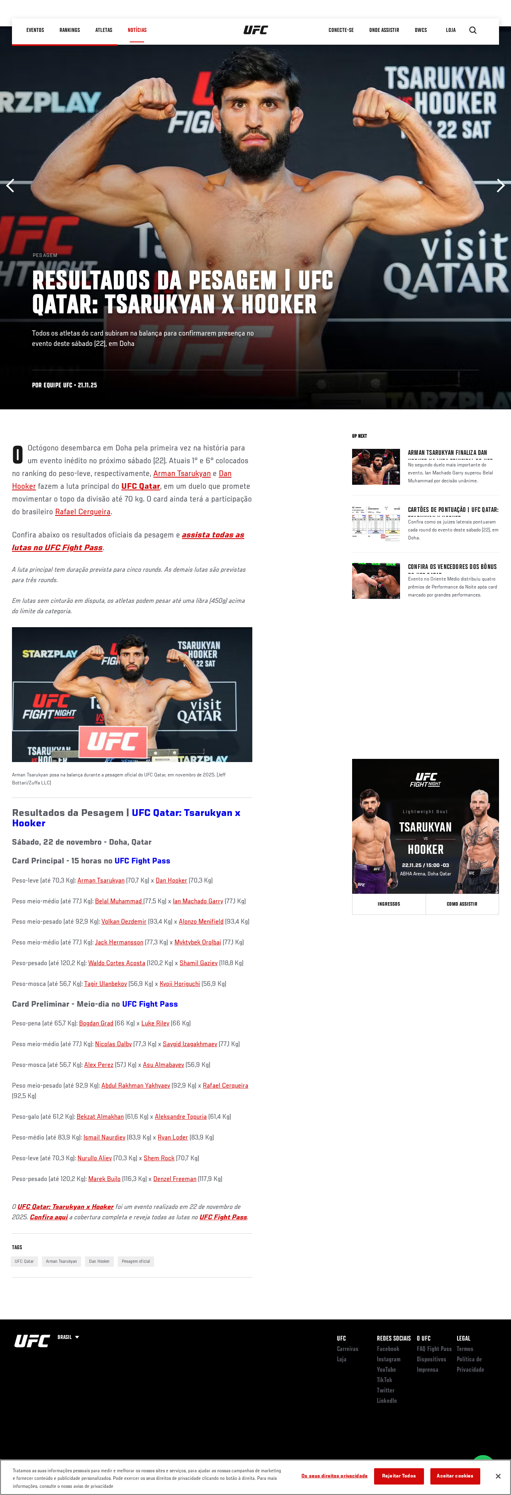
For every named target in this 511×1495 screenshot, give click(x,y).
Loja (342, 1359)
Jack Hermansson (119, 942)
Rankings (69, 30)
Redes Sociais (394, 1339)
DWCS (421, 30)
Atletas (103, 30)
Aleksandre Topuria (181, 1117)
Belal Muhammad (119, 901)
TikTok (384, 1380)
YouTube (386, 1370)
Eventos (35, 30)
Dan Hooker (171, 881)
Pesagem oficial (136, 1261)
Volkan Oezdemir (124, 922)
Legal (463, 1339)
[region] (255, 1477)
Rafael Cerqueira (83, 512)
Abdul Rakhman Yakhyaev (135, 1086)
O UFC (423, 1339)
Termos (465, 1349)
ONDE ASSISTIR (384, 30)
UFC (341, 1339)
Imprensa (427, 1370)
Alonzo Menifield (201, 922)
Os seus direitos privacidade (334, 1476)
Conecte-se (341, 30)
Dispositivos (431, 1359)
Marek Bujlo (104, 1179)
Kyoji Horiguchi (180, 984)
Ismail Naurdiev (104, 1137)
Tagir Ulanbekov (105, 984)
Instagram (388, 1359)
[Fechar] (498, 1476)
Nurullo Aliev (94, 1158)
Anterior (13, 186)
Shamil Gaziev (199, 963)
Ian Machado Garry (198, 901)
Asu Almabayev (163, 1065)
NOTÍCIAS (137, 30)
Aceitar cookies (455, 1476)
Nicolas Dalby (113, 1044)
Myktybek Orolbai (197, 942)
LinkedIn (387, 1401)
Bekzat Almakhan (100, 1117)
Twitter (385, 1390)
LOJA (451, 30)
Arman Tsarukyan (182, 474)
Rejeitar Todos (399, 1476)
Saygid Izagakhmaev (190, 1044)
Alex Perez (98, 1065)
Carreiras (347, 1349)
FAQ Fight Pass (434, 1349)
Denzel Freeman (174, 1179)
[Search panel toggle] (473, 30)
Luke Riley (155, 1023)
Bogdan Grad (96, 1023)
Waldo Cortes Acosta (116, 963)
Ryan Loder (173, 1137)
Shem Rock (159, 1158)
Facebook (388, 1349)
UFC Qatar (24, 1261)
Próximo (498, 186)
